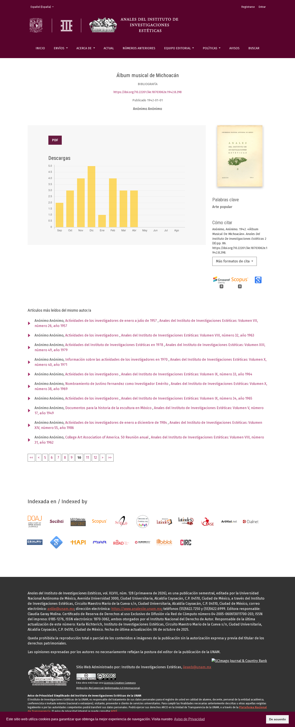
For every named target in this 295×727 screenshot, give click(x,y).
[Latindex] (164, 521)
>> (110, 458)
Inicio (40, 48)
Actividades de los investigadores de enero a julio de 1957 (111, 321)
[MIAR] (99, 542)
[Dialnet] (250, 521)
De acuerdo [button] (277, 719)
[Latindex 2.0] (186, 521)
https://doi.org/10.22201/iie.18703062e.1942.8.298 (147, 92)
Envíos (59, 48)
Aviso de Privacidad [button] (189, 719)
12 (95, 458)
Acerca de (84, 48)
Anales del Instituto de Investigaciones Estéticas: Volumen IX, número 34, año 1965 (186, 398)
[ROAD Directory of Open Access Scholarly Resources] (121, 542)
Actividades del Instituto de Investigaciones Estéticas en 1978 (114, 345)
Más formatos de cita (233, 261)
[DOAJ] (34, 521)
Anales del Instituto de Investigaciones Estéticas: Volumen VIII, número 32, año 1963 (187, 335)
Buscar (253, 48)
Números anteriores (139, 48)
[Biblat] (164, 542)
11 (87, 458)
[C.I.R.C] (186, 542)
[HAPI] (78, 542)
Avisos (234, 48)
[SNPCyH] (56, 521)
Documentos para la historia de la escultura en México (108, 408)
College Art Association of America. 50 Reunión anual (107, 437)
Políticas (210, 48)
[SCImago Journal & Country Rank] (239, 661)
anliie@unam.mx (60, 609)
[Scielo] (121, 521)
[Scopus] (99, 521)
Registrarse (248, 6)
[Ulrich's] (142, 542)
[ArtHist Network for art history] (229, 521)
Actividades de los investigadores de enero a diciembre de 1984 (116, 423)
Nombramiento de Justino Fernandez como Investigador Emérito (117, 384)
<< (31, 458)
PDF (55, 140)
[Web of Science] (78, 521)
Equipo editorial (178, 48)
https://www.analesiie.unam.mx (136, 609)
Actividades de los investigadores (92, 335)
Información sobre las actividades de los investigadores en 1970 (116, 359)
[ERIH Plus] (34, 542)
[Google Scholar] (56, 542)
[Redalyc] (142, 521)
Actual (109, 48)
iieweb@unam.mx (197, 667)
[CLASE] (207, 521)
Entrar (262, 6)
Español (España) (43, 6)
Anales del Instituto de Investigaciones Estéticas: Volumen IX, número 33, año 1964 (186, 374)
